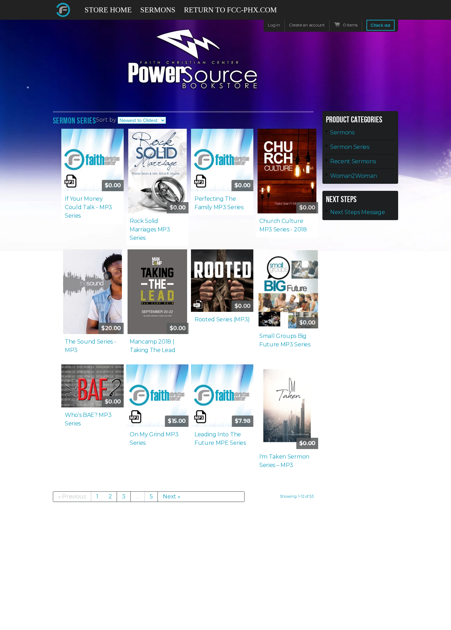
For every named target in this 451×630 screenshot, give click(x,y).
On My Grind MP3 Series (154, 438)
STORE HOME (108, 10)
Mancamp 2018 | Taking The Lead (152, 345)
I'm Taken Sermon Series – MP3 (284, 460)
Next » (171, 496)
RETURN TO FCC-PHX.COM (230, 10)
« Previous (72, 496)
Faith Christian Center (63, 10)
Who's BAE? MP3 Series (88, 419)
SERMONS (157, 10)
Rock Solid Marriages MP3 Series (150, 229)
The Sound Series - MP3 (90, 345)
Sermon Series (349, 147)
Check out (380, 25)
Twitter (367, 9)
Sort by (106, 119)
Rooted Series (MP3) (222, 319)
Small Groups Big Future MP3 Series (284, 340)
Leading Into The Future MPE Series (220, 438)
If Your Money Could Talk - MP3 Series (88, 207)
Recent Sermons (353, 161)
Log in (274, 25)
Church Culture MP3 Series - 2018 (283, 225)
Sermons (342, 132)
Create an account (307, 25)
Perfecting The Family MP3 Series (218, 203)
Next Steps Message (357, 212)
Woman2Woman (353, 175)
